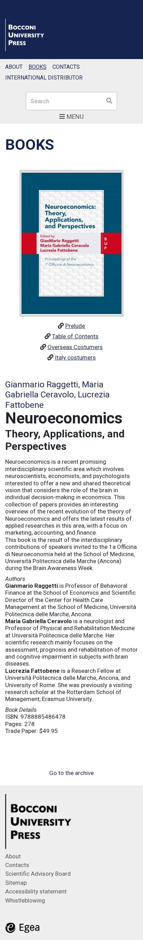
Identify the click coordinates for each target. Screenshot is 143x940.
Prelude (75, 325)
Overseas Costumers (75, 347)
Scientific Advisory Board (38, 873)
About (14, 67)
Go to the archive (71, 772)
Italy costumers (75, 357)
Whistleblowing (25, 900)
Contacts (66, 67)
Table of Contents (75, 336)
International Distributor (44, 77)
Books (37, 67)
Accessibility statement (36, 891)
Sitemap (16, 882)
